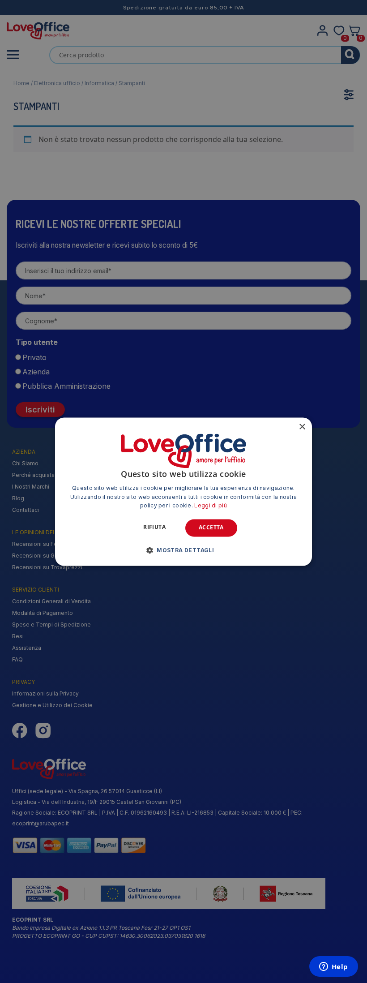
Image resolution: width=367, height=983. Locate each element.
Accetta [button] (211, 528)
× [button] (302, 427)
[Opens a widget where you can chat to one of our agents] (333, 967)
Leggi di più (210, 505)
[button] (183, 549)
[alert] (183, 491)
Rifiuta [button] (154, 527)
